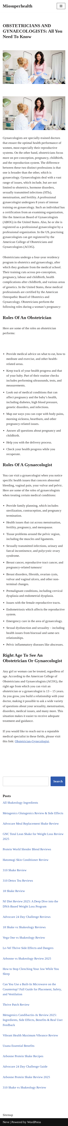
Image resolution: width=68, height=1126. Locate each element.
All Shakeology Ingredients (20, 802)
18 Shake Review (14, 891)
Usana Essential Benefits (18, 1046)
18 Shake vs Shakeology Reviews (24, 927)
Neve (6, 1122)
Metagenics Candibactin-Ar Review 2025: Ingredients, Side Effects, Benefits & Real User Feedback (33, 1020)
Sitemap (8, 1115)
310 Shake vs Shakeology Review (24, 1087)
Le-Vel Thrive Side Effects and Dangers (28, 948)
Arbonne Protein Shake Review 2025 (26, 1077)
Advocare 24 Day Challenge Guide (25, 1066)
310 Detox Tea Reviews (18, 880)
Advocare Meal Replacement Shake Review (31, 823)
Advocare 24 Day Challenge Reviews (27, 917)
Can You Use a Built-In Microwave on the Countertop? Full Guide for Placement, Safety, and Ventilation (32, 989)
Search (58, 781)
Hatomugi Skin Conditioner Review (25, 860)
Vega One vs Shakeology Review (24, 937)
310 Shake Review (14, 870)
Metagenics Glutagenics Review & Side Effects (33, 813)
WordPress (34, 1122)
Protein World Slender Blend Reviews (27, 849)
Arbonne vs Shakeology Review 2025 (27, 958)
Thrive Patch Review (16, 1004)
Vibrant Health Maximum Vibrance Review (30, 1035)
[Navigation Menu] (61, 6)
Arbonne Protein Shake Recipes (23, 1056)
